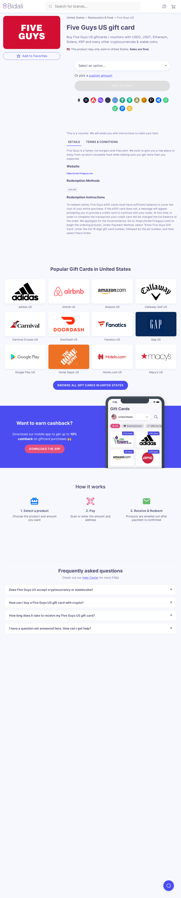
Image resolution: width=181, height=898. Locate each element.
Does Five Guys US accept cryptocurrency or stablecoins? (51, 590)
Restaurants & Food (100, 17)
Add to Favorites (34, 56)
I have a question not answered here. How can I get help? (50, 628)
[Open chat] (168, 885)
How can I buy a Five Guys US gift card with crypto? (46, 602)
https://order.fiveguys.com (80, 173)
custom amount (100, 75)
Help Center (90, 577)
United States (75, 17)
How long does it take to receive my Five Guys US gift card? (52, 615)
